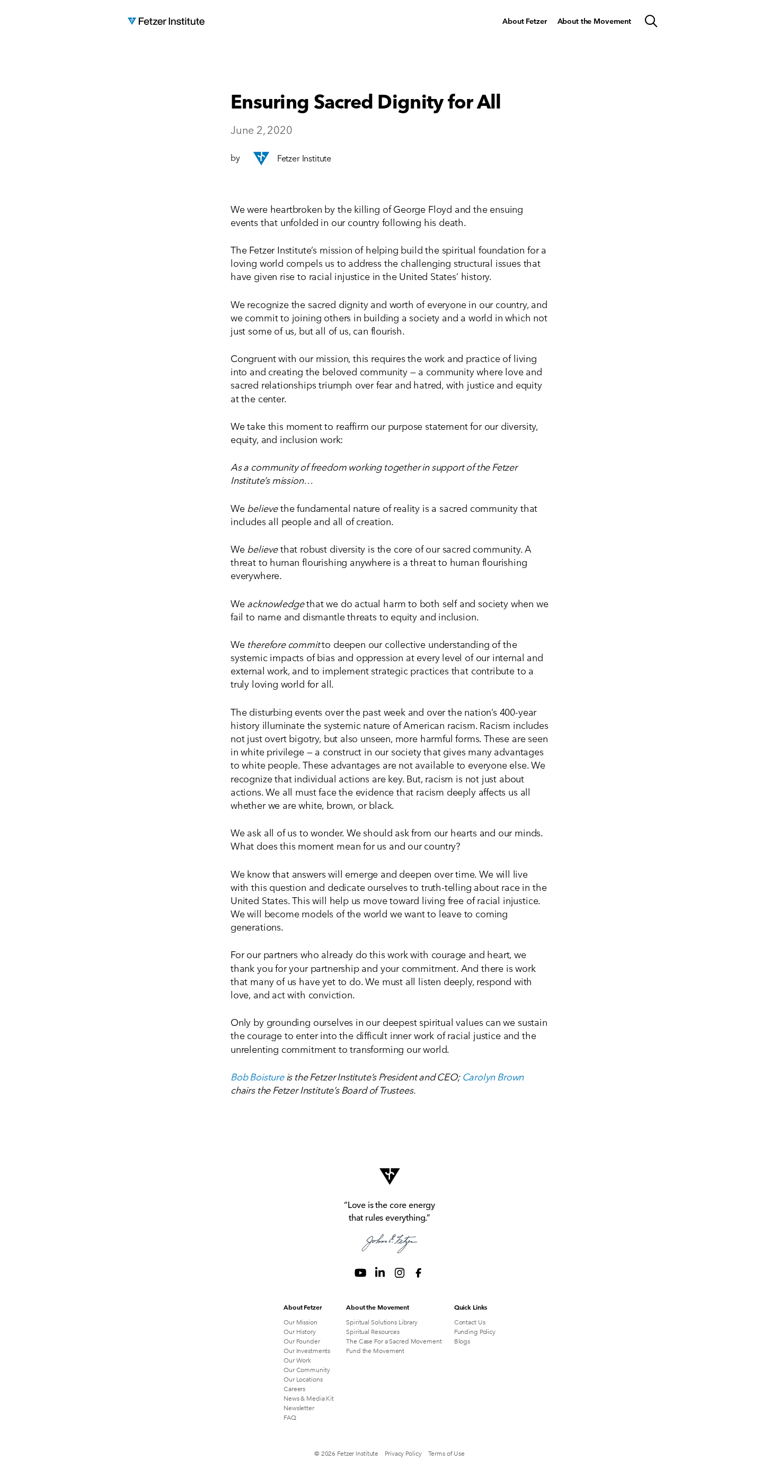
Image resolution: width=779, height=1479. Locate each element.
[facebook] (418, 1272)
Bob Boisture (257, 1076)
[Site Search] (651, 21)
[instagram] (399, 1272)
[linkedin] (380, 1272)
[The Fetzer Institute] (166, 21)
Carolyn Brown (493, 1076)
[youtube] (360, 1272)
